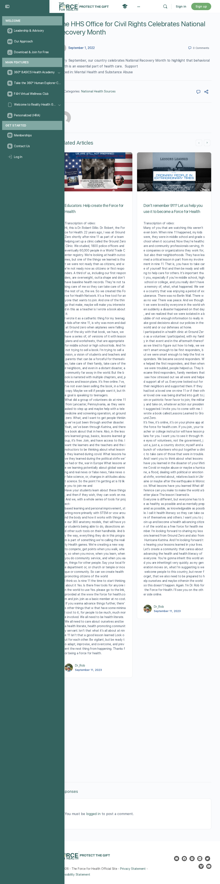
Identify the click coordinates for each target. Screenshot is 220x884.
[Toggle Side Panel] (7, 6)
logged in (93, 814)
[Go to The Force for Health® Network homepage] (83, 6)
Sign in (181, 6)
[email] (176, 858)
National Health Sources (98, 91)
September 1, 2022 (81, 48)
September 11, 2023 (88, 670)
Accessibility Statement (74, 874)
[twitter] (207, 858)
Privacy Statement (133, 868)
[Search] (165, 6)
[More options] (138, 6)
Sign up (201, 6)
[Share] (206, 92)
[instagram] (192, 858)
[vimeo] (201, 866)
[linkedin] (199, 858)
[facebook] (184, 858)
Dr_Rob (80, 665)
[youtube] (208, 866)
